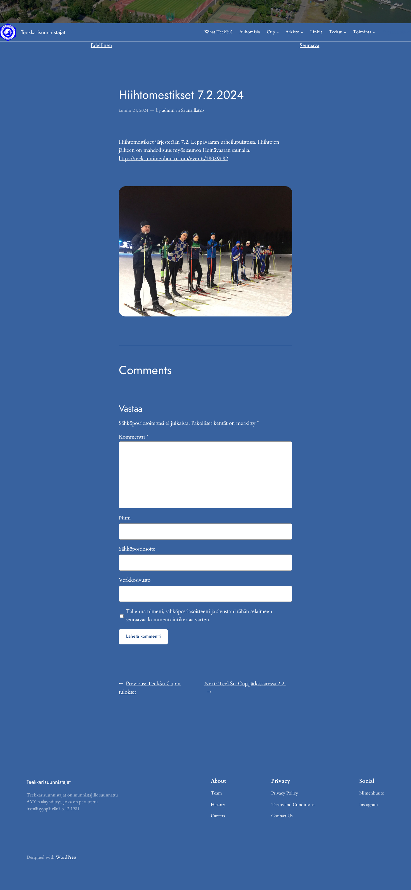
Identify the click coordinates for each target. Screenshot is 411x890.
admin (168, 110)
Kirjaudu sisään (396, 32)
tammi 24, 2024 (133, 110)
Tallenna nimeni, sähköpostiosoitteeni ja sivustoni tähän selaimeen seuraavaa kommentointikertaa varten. (199, 615)
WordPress (66, 857)
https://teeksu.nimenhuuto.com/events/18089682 (173, 158)
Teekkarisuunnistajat (43, 32)
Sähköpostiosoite (137, 549)
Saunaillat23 (192, 110)
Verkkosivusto (134, 580)
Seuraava (309, 45)
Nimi (125, 517)
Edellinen (101, 45)
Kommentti (133, 437)
